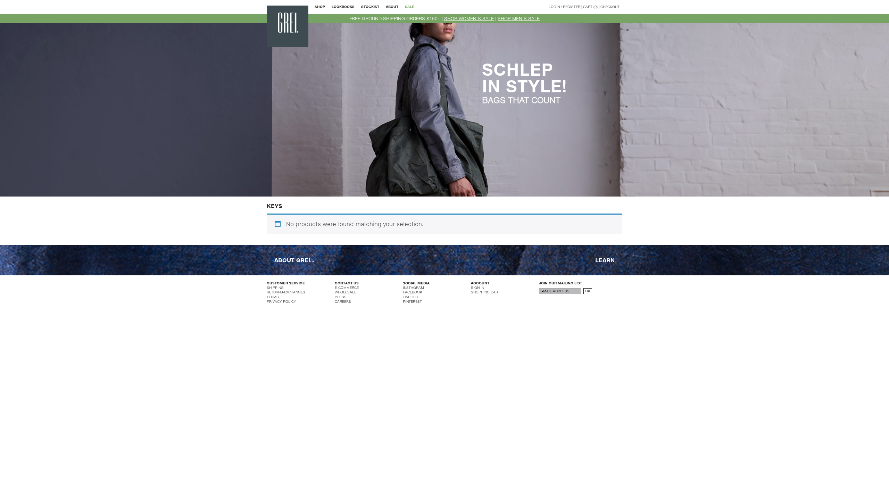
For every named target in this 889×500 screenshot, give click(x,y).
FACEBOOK (412, 292)
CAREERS (343, 301)
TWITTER (410, 297)
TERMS (273, 297)
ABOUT (392, 7)
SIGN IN (477, 287)
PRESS (341, 297)
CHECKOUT (610, 7)
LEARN (605, 259)
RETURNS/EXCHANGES (286, 292)
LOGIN (554, 7)
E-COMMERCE (347, 287)
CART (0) (590, 7)
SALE (409, 7)
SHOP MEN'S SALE (519, 18)
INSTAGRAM (413, 287)
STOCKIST (370, 7)
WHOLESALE (345, 292)
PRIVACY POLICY (281, 301)
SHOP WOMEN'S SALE (469, 18)
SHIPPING (275, 287)
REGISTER (571, 7)
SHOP (320, 7)
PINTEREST (412, 301)
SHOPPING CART (485, 292)
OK (587, 291)
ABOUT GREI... (294, 259)
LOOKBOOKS (343, 7)
